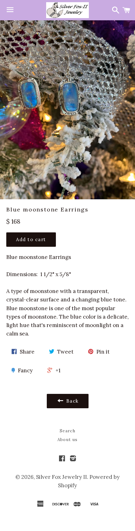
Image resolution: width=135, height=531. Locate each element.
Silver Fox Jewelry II (61, 477)
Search (67, 431)
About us (67, 439)
